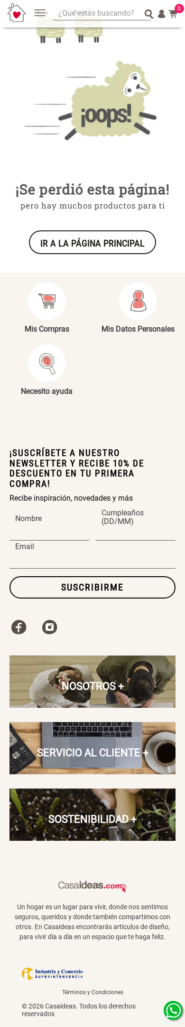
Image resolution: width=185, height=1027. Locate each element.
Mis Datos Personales (138, 328)
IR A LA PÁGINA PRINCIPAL (92, 243)
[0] (173, 13)
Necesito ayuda (47, 391)
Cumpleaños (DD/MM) (123, 517)
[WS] (173, 1010)
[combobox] (102, 14)
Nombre (28, 518)
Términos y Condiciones (92, 992)
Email (24, 546)
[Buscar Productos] (149, 14)
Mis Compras (47, 328)
